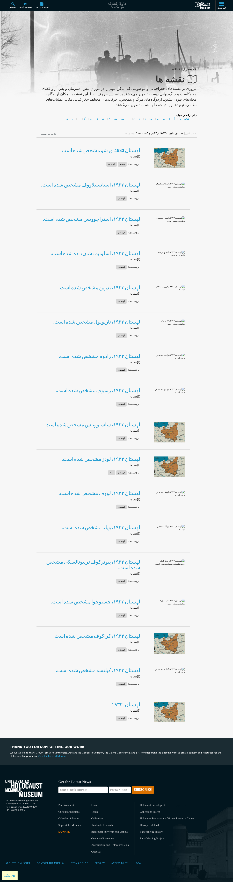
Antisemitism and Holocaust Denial (110, 845)
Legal (138, 863)
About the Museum (17, 863)
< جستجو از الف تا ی (184, 69)
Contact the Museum (50, 863)
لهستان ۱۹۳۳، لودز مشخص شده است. (101, 459)
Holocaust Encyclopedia (153, 805)
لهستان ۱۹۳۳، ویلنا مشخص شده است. (101, 527)
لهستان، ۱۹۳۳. (125, 704)
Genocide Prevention (102, 838)
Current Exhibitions (68, 811)
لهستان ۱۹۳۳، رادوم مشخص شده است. (99, 356)
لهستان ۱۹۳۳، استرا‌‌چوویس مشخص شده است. (91, 219)
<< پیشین (190, 133)
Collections (97, 818)
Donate (64, 831)
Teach (94, 811)
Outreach (96, 851)
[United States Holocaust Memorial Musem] (23, 788)
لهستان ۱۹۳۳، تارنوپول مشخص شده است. (96, 322)
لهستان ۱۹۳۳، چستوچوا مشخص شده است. (95, 601)
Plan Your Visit (66, 805)
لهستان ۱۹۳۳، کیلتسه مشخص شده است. (98, 670)
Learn (94, 805)
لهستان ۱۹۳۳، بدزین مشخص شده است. (99, 287)
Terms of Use (79, 863)
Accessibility (119, 863)
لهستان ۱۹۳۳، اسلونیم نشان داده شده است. (95, 253)
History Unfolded (149, 825)
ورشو (122, 164)
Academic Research (102, 825)
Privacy (100, 863)
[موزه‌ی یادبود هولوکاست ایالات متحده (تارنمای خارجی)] (202, 5)
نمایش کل (184, 118)
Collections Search (150, 811)
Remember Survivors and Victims (109, 831)
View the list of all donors (52, 756)
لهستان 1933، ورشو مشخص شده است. (100, 150)
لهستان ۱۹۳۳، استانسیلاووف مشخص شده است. (90, 185)
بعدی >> (129, 133)
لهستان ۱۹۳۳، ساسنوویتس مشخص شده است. (92, 424)
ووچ (111, 472)
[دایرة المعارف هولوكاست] (116, 5)
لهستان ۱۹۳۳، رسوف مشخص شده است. (98, 390)
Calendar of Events (68, 818)
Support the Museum (69, 825)
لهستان (111, 164)
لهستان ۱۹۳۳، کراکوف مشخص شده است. (96, 636)
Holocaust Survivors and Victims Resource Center (167, 818)
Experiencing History (151, 831)
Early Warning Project (152, 838)
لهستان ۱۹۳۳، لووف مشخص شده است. (99, 493)
